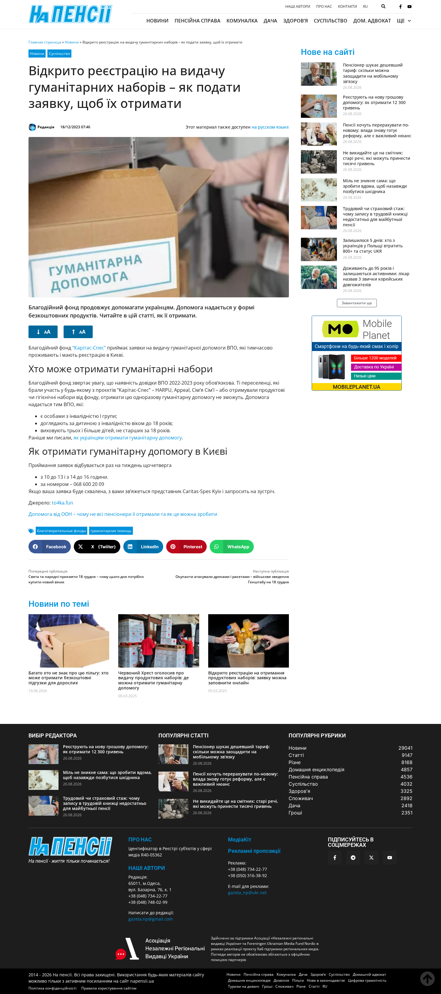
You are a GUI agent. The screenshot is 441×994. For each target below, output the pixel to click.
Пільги (298, 980)
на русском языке (270, 127)
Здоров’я (295, 20)
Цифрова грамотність (367, 980)
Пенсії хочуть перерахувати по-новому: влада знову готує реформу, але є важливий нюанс (377, 130)
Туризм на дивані (243, 986)
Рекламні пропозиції (254, 851)
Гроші (267, 986)
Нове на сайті (328, 52)
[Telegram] (353, 858)
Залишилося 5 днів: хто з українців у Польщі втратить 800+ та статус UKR (373, 245)
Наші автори (297, 6)
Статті (314, 986)
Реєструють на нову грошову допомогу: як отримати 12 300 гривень (374, 102)
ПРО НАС (140, 839)
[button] (49, 546)
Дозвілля (281, 980)
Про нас (324, 6)
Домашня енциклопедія (249, 980)
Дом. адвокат (372, 20)
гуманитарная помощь (111, 530)
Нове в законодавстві (326, 980)
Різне (301, 986)
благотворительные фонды (61, 530)
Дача (270, 20)
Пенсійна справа (197, 20)
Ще (401, 20)
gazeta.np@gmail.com (150, 919)
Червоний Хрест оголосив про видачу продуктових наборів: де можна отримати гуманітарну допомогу (153, 680)
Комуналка (242, 20)
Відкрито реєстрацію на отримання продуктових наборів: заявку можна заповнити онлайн (247, 678)
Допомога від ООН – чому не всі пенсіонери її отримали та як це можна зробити (122, 514)
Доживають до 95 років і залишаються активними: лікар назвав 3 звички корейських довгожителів (376, 276)
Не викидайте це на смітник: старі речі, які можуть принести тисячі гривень (376, 158)
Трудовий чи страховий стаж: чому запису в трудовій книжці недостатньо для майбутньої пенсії (375, 217)
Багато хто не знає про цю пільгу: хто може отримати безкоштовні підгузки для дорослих (68, 678)
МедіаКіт (239, 839)
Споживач (284, 986)
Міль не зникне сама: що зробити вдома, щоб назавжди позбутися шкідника (375, 186)
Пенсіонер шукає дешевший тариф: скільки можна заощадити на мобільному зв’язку (373, 73)
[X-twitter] (371, 858)
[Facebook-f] (401, 7)
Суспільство (330, 20)
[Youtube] (409, 7)
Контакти (347, 6)
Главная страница (44, 42)
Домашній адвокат (369, 974)
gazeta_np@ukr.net (247, 892)
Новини (157, 20)
